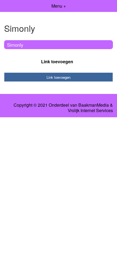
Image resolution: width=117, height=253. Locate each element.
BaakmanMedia (93, 105)
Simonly (15, 44)
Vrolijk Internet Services (90, 110)
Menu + (58, 6)
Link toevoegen (57, 61)
